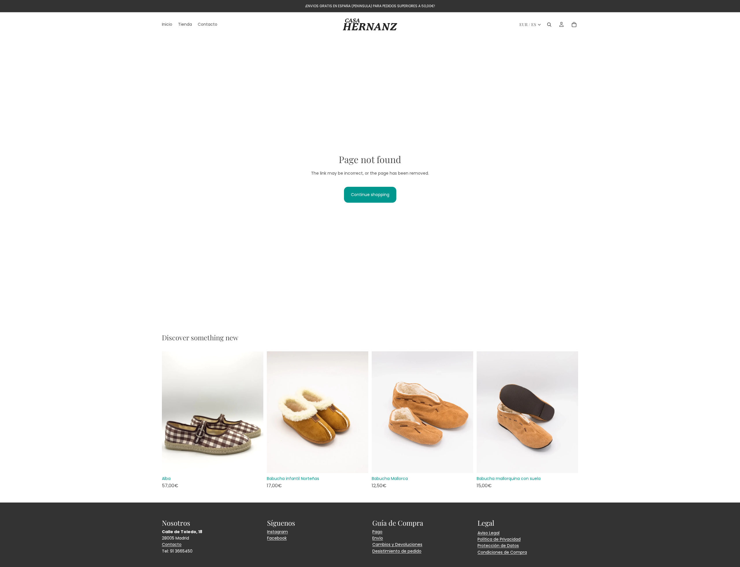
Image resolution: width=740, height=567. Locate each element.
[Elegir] (254, 464)
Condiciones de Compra (502, 552)
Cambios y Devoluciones (397, 544)
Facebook (277, 538)
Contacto (172, 544)
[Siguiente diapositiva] (254, 412)
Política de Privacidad (499, 539)
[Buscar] (549, 24)
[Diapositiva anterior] (170, 412)
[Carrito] (574, 24)
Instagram (277, 532)
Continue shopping (370, 194)
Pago (377, 532)
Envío (377, 538)
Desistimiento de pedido (396, 551)
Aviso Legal (489, 533)
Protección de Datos (498, 545)
